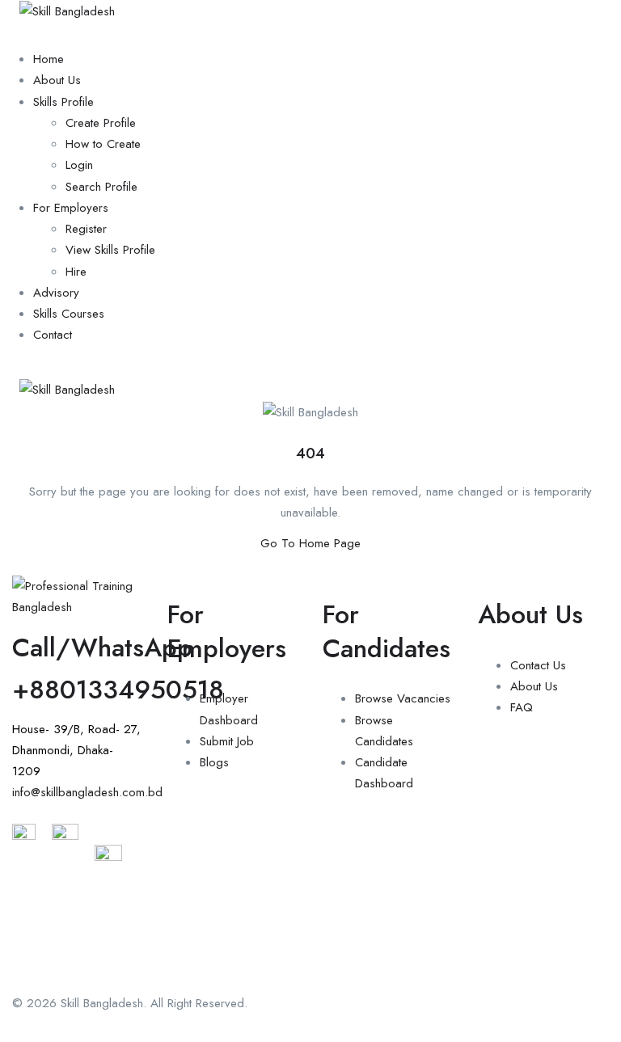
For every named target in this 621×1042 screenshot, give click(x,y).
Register (86, 229)
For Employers (70, 208)
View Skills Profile (110, 250)
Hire (76, 272)
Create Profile (100, 123)
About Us (57, 80)
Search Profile (101, 187)
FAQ (521, 707)
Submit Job (227, 741)
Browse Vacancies (402, 698)
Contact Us (538, 665)
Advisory (56, 293)
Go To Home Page (310, 543)
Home (48, 59)
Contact (52, 335)
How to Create (103, 144)
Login (79, 165)
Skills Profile (63, 102)
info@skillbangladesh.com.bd (87, 792)
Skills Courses (68, 314)
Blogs (214, 762)
